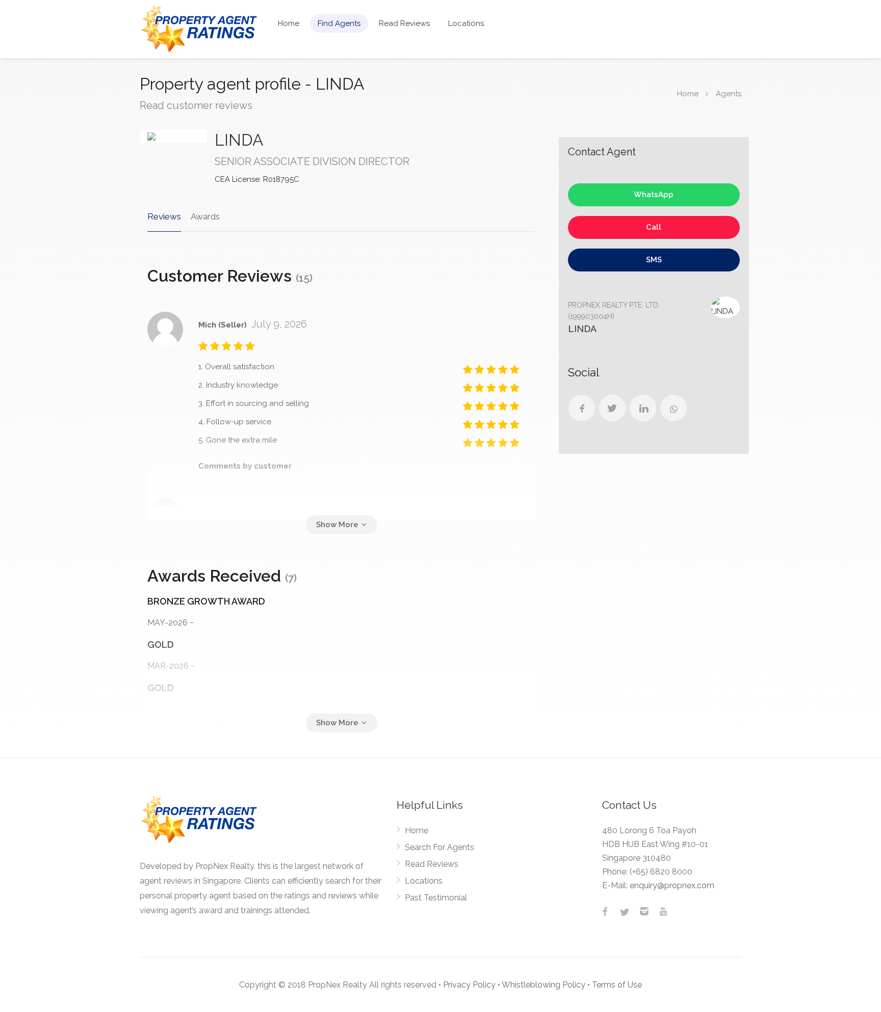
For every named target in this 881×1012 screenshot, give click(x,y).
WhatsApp (653, 194)
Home (288, 23)
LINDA (239, 139)
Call (653, 227)
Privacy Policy (469, 985)
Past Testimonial (436, 897)
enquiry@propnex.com (672, 885)
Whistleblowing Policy (543, 985)
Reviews (164, 216)
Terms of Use (617, 985)
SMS (654, 259)
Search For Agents (439, 847)
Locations (466, 23)
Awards (205, 216)
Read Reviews (404, 23)
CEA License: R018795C (257, 179)
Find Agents (339, 23)
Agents (728, 93)
